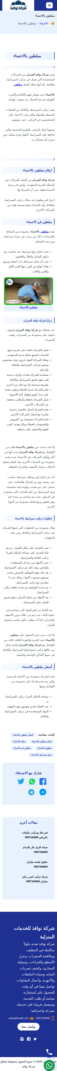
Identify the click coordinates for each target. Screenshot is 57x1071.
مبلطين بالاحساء (44, 748)
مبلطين (44, 231)
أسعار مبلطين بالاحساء (23, 735)
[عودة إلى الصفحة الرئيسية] (53, 23)
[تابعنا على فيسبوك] (29, 1039)
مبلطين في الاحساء (22, 748)
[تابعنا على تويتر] (35, 1039)
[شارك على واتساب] (32, 781)
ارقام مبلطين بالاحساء (42, 741)
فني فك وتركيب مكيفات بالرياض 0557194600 (35, 835)
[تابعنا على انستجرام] (22, 1039)
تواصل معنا (28, 1026)
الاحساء (43, 23)
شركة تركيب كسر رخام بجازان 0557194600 (35, 879)
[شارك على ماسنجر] (43, 792)
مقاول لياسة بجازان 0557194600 (37, 864)
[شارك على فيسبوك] (43, 781)
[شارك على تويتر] (21, 781)
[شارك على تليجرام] (31, 792)
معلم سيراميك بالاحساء (41, 755)
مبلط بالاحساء (19, 741)
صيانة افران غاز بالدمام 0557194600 (35, 849)
